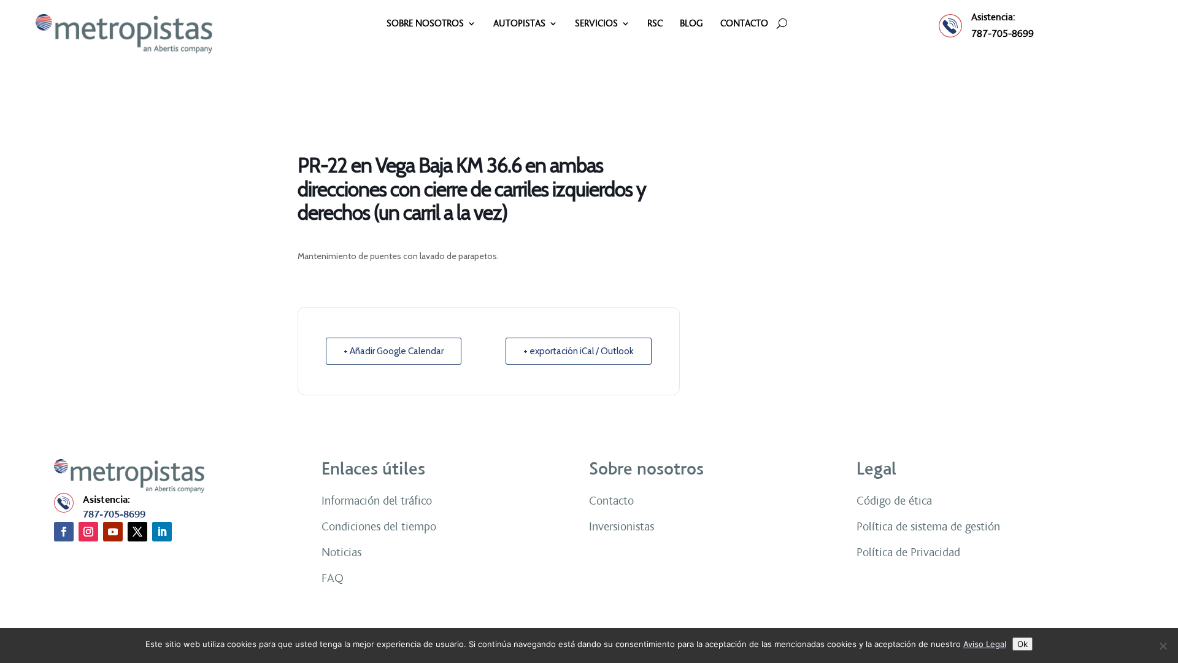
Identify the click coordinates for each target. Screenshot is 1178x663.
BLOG (691, 24)
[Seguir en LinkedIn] (162, 531)
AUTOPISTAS (519, 24)
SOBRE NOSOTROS (425, 24)
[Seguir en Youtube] (113, 531)
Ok (1022, 644)
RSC (655, 24)
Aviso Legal (984, 644)
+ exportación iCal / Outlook (578, 351)
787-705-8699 (1002, 33)
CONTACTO (744, 24)
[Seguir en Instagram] (88, 531)
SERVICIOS (596, 24)
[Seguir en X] (137, 531)
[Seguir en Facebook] (64, 531)
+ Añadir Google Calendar (394, 351)
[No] (1163, 646)
